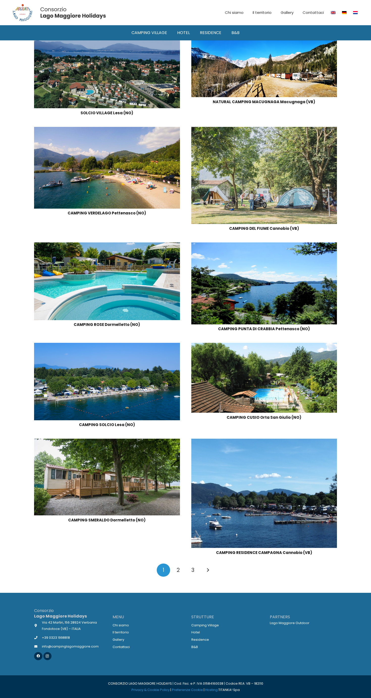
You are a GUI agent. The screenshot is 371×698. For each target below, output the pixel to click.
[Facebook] (38, 656)
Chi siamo (121, 625)
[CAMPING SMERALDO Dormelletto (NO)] (107, 441)
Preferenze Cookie (187, 689)
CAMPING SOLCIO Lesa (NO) (107, 424)
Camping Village (205, 625)
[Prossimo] (208, 570)
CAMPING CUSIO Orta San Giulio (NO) (264, 417)
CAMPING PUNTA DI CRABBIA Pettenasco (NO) (264, 328)
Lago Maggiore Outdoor (289, 623)
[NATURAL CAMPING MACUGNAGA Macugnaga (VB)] (264, 43)
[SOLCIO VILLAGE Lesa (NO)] (107, 43)
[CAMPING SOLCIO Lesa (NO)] (107, 346)
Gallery (118, 639)
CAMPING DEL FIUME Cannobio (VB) (264, 228)
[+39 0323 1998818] (38, 637)
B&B (194, 647)
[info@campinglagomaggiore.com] (38, 646)
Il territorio (121, 632)
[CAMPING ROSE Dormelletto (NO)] (107, 245)
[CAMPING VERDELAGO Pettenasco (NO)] (107, 130)
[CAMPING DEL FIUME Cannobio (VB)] (264, 130)
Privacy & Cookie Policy (150, 689)
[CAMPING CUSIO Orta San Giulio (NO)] (264, 346)
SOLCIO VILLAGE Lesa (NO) (107, 113)
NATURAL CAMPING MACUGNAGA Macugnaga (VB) (264, 101)
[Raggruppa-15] (59, 12)
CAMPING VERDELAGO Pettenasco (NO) (107, 213)
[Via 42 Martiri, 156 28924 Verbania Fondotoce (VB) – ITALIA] (38, 625)
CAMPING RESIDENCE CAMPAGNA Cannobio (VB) (264, 552)
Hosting (211, 689)
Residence (200, 639)
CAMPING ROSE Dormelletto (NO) (107, 324)
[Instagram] (47, 656)
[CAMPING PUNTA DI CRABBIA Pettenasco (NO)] (264, 245)
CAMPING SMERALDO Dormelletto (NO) (107, 520)
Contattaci (121, 647)
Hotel (195, 632)
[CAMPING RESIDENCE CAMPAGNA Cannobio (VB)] (264, 441)
